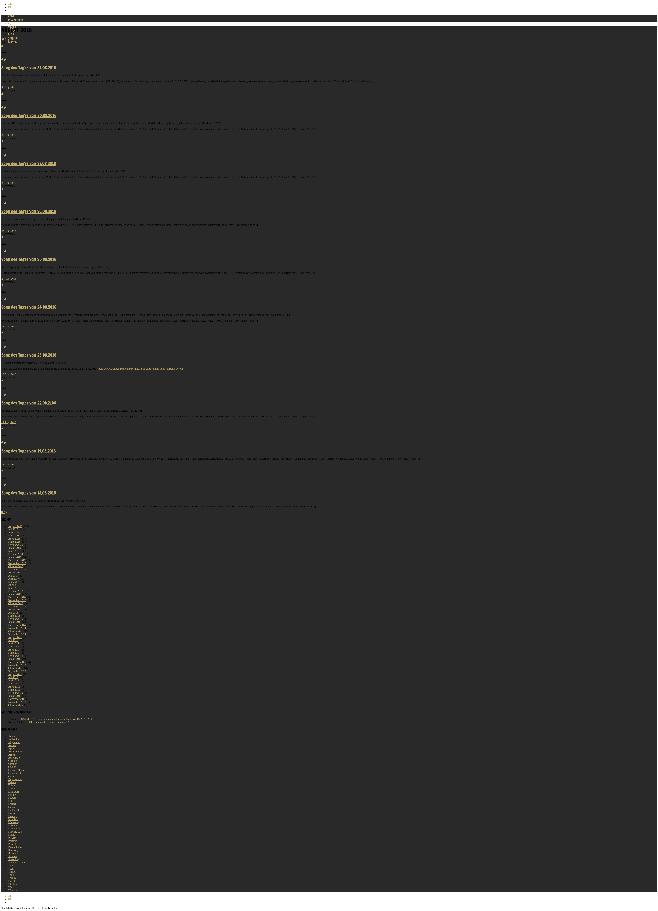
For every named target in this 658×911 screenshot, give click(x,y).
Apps (11, 748)
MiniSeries (14, 825)
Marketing (13, 822)
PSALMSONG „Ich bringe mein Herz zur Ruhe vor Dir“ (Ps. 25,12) (57, 718)
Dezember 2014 (17, 624)
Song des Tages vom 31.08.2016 (28, 68)
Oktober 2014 (15, 631)
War (10, 887)
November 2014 (17, 628)
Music (11, 834)
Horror (12, 813)
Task (10, 865)
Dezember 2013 (17, 661)
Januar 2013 (14, 695)
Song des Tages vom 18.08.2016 (28, 493)
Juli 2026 (13, 529)
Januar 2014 (14, 658)
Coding (12, 766)
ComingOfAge (16, 770)
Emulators (13, 791)
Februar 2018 (15, 554)
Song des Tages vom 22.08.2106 (28, 403)
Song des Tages (16, 862)
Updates (12, 880)
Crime (11, 776)
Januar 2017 (14, 594)
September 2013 (17, 671)
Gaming (12, 807)
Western (12, 890)
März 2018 (14, 551)
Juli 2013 (13, 677)
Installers (13, 819)
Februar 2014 (15, 655)
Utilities (12, 884)
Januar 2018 (14, 557)
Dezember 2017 (17, 560)
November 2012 (17, 702)
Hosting (12, 816)
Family (12, 794)
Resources (13, 853)
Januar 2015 (14, 621)
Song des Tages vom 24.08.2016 (28, 307)
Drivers (12, 782)
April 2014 (14, 649)
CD (9, 24)
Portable (12, 840)
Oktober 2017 (15, 566)
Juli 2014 (13, 640)
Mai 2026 (13, 535)
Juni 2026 (13, 532)
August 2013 (15, 674)
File (10, 800)
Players (12, 837)
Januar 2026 (14, 547)
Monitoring (14, 828)
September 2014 (17, 634)
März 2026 (14, 541)
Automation (14, 757)
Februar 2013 (15, 692)
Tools (11, 874)
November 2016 (17, 600)
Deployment (15, 779)
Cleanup (12, 763)
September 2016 (17, 606)
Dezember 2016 (17, 597)
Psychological (15, 847)
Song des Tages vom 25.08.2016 (28, 259)
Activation (14, 739)
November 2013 (17, 665)
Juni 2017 (13, 578)
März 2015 (14, 615)
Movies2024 (15, 831)
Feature (12, 797)
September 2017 (17, 569)
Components (15, 773)
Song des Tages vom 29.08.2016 (28, 163)
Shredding (13, 859)
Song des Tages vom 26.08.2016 (28, 211)
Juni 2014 (13, 643)
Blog (11, 34)
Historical (13, 810)
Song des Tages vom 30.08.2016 (28, 115)
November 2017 (17, 563)
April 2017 (14, 584)
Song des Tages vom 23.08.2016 (28, 355)
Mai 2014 (13, 646)
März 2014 (14, 652)
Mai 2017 (13, 581)
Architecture (15, 751)
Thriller (12, 871)
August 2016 (15, 609)
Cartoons (13, 760)
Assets (11, 754)
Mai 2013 (13, 683)
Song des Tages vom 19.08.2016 (28, 451)
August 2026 (15, 526)
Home (11, 16)
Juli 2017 (13, 575)
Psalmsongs (16, 20)
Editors (12, 788)
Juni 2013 (13, 680)
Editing (12, 785)
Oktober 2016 (15, 603)
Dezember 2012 (17, 698)
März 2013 (14, 689)
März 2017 (14, 587)
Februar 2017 (15, 591)
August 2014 (15, 637)
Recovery (13, 850)
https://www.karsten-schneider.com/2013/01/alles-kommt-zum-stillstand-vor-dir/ (141, 368)
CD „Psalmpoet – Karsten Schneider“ (48, 722)
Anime (12, 745)
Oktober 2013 (15, 668)
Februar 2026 (15, 544)
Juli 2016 (13, 612)
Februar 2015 (15, 618)
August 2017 (15, 572)
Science (12, 856)
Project (12, 844)
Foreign (12, 803)
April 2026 (14, 538)
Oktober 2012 (15, 705)
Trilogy (12, 877)
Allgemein (14, 742)
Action (12, 736)
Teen (11, 868)
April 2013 (14, 686)
